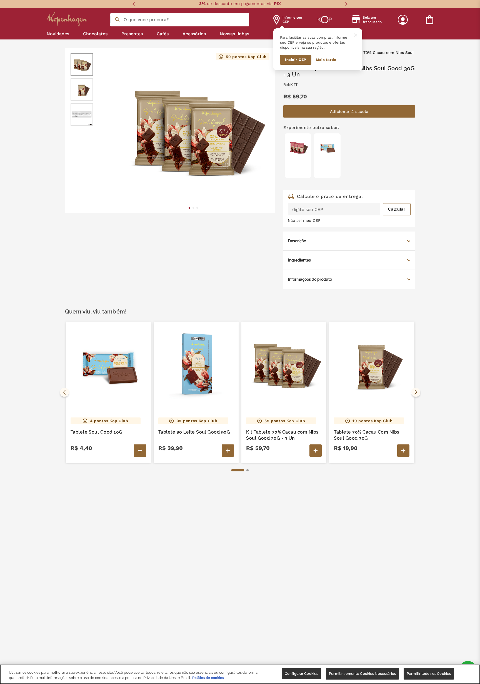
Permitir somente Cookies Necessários (362, 673)
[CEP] (349, 204)
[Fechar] (355, 35)
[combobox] (179, 19)
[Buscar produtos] (117, 19)
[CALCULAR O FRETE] (397, 209)
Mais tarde (326, 60)
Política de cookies (208, 678)
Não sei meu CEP (304, 220)
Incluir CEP (295, 60)
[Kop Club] (325, 19)
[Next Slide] (346, 4)
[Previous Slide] (134, 4)
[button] (349, 241)
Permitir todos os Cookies (429, 673)
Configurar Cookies (301, 673)
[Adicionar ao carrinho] (140, 450)
